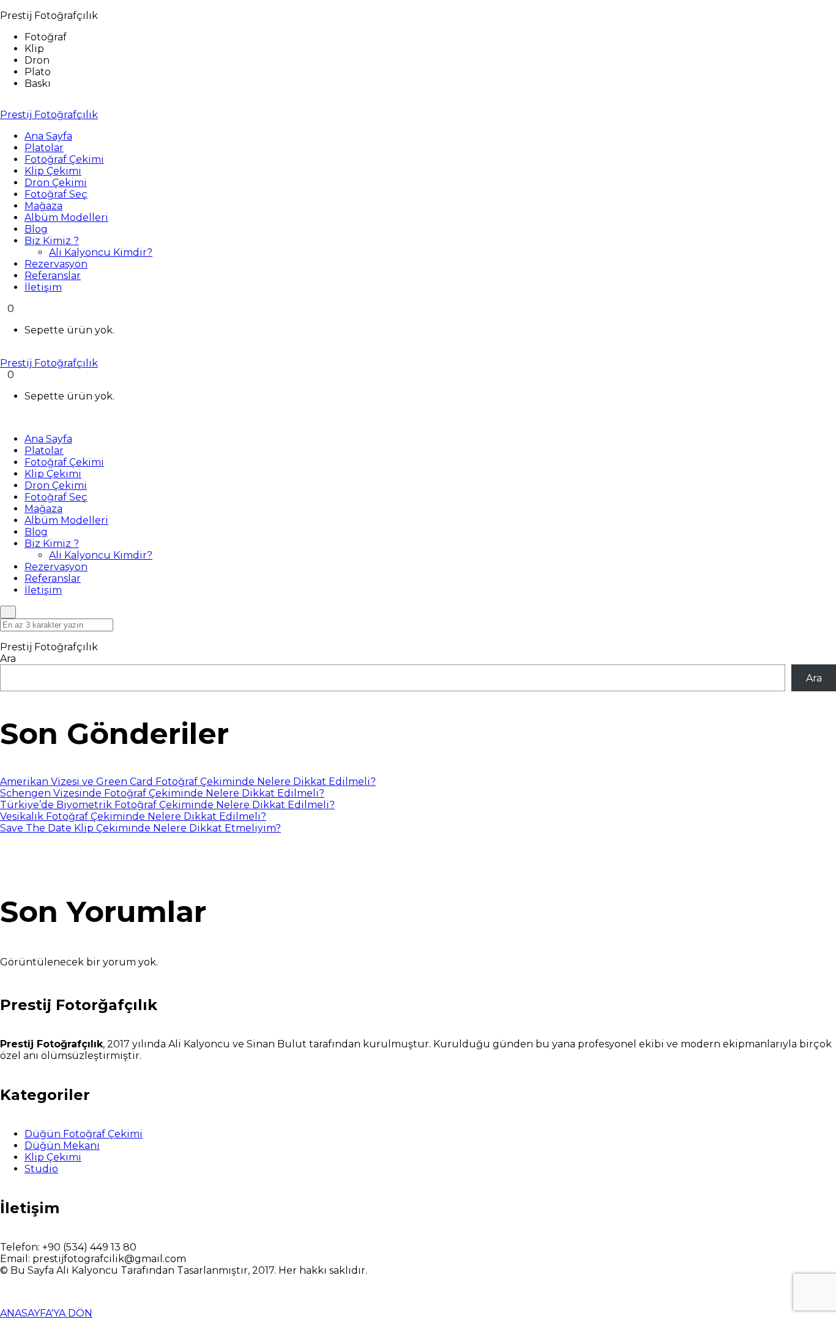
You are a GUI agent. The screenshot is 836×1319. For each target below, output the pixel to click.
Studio (41, 1169)
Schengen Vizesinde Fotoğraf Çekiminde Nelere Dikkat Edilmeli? (162, 793)
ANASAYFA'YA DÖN (46, 1313)
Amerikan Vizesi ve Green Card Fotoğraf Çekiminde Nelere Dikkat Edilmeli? (188, 781)
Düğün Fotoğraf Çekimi (83, 1134)
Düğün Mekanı (62, 1145)
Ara (8, 658)
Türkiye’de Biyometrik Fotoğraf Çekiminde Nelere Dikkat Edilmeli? (167, 805)
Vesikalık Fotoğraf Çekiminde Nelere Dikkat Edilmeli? (133, 816)
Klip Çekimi (52, 1157)
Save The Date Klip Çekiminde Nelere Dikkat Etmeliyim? (140, 828)
